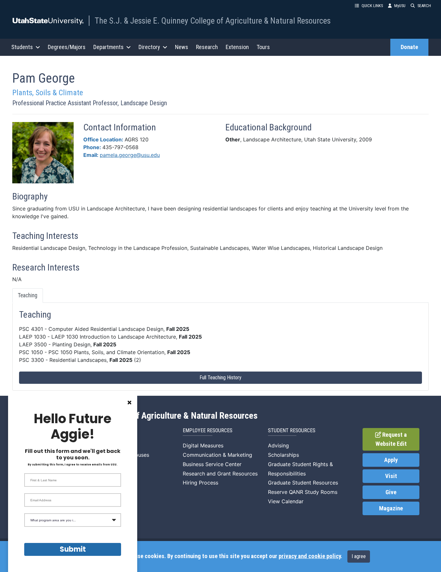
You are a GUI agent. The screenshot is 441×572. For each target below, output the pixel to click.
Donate (409, 47)
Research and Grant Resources (220, 473)
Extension (237, 47)
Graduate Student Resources (303, 482)
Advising (278, 445)
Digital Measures (203, 445)
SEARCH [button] (424, 5)
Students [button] (22, 47)
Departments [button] (108, 47)
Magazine (391, 508)
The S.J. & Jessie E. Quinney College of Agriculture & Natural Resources (213, 21)
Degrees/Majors (67, 47)
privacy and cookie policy (310, 556)
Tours (263, 47)
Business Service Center (212, 464)
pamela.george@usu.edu (130, 155)
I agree (359, 556)
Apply (391, 460)
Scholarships (283, 455)
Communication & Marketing (217, 455)
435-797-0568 (120, 147)
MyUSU (399, 5)
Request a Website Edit (391, 439)
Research (207, 47)
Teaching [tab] (27, 295)
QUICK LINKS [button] (372, 5)
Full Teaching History (220, 377)
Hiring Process (200, 482)
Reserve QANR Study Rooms (302, 492)
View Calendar (285, 501)
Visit (391, 476)
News (181, 47)
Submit (73, 549)
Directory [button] (149, 47)
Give (390, 492)
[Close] (129, 402)
